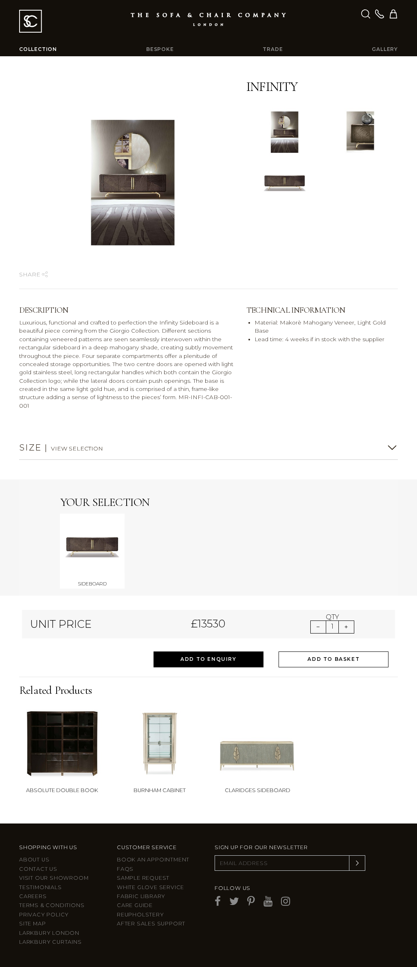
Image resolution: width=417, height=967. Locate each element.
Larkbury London (49, 933)
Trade (273, 49)
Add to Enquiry (208, 659)
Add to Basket (333, 659)
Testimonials (40, 887)
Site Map (32, 924)
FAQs (125, 869)
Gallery (385, 49)
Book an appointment (153, 860)
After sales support (151, 924)
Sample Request (143, 878)
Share (30, 274)
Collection (38, 49)
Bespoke (160, 49)
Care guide (135, 905)
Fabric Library (141, 896)
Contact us (38, 869)
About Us (34, 860)
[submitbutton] (357, 863)
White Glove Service (150, 887)
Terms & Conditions (51, 905)
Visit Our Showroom (53, 878)
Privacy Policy (44, 915)
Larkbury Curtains (50, 942)
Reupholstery (140, 915)
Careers (33, 896)
